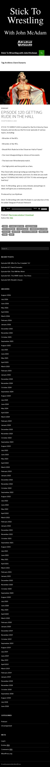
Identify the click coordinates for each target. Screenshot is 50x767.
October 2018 (6, 689)
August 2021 (6, 547)
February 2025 (6, 371)
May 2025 (4, 358)
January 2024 (6, 425)
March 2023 (5, 467)
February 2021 (6, 572)
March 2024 (5, 417)
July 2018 (4, 702)
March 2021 (5, 568)
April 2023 (5, 463)
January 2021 (6, 576)
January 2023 (6, 475)
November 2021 (7, 534)
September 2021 (7, 543)
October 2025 (6, 337)
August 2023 (6, 446)
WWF (11, 234)
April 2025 (5, 362)
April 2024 (5, 413)
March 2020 (5, 618)
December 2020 (7, 580)
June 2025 (5, 354)
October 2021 (6, 538)
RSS (11, 218)
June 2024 (5, 404)
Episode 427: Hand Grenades (11, 267)
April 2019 (5, 664)
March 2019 (5, 668)
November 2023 (7, 434)
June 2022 (5, 505)
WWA (5, 234)
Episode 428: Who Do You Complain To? (15, 263)
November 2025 (7, 333)
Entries (5, 745)
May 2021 (4, 559)
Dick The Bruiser (8, 229)
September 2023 (7, 442)
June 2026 (5, 303)
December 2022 (7, 480)
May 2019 (4, 660)
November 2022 (7, 484)
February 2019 (6, 673)
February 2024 (6, 421)
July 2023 (4, 450)
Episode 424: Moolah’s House (11, 280)
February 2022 (6, 522)
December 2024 (7, 379)
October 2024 (6, 387)
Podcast (4, 108)
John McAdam (23, 229)
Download (29, 215)
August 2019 (6, 647)
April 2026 (5, 312)
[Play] (4, 209)
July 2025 (4, 350)
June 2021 (5, 555)
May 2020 (4, 610)
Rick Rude (16, 231)
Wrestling (43, 231)
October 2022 (6, 488)
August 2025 (6, 345)
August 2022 (6, 496)
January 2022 (6, 526)
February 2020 (6, 622)
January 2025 (6, 375)
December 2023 (7, 429)
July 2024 (4, 400)
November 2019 (7, 635)
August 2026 (6, 295)
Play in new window (16, 215)
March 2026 (5, 316)
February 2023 (6, 471)
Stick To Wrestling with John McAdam (19, 53)
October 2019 (6, 639)
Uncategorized (6, 726)
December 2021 (7, 530)
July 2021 (4, 551)
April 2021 (5, 564)
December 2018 (7, 681)
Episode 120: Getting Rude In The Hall (21, 114)
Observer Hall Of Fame (39, 229)
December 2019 (7, 631)
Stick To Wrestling (30, 231)
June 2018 (5, 706)
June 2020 (5, 606)
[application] (25, 209)
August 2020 (6, 597)
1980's (5, 226)
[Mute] (39, 209)
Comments (6, 749)
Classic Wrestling (16, 226)
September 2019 (7, 643)
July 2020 (4, 601)
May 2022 (4, 509)
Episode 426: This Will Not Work (13, 271)
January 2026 (6, 324)
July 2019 (4, 652)
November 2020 (7, 585)
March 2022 (5, 517)
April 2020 (5, 614)
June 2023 (5, 455)
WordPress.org (6, 754)
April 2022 (5, 513)
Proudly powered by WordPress (11, 764)
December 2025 (7, 329)
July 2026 (4, 299)
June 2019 (5, 656)
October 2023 (6, 438)
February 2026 (6, 320)
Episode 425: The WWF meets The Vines (16, 276)
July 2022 (4, 501)
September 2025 (7, 341)
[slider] (44, 209)
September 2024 (7, 392)
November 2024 (7, 383)
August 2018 (6, 698)
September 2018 (7, 694)
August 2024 (6, 396)
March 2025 (5, 366)
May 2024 (4, 408)
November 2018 (7, 685)
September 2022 (7, 492)
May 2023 (4, 459)
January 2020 (6, 627)
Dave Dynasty (31, 226)
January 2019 (6, 677)
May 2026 (4, 308)
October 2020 (6, 589)
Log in (3, 741)
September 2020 (7, 593)
